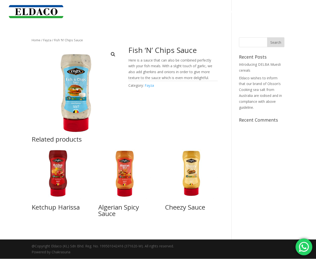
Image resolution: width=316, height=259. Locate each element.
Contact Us (299, 12)
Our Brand (253, 12)
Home (209, 12)
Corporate (229, 12)
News (278, 12)
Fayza (47, 40)
